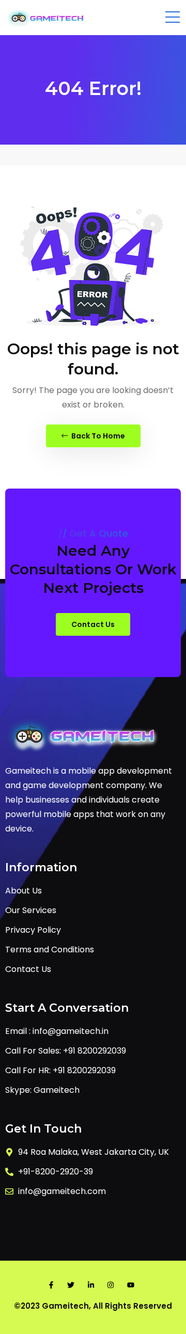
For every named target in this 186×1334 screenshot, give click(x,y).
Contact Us (93, 624)
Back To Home (97, 436)
